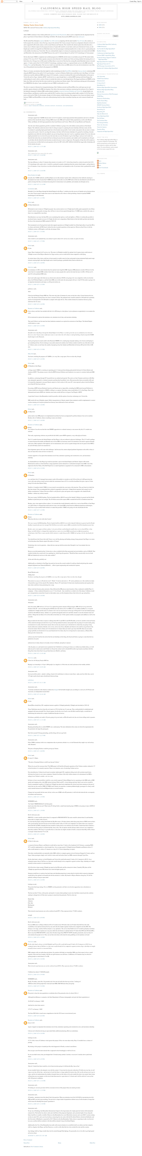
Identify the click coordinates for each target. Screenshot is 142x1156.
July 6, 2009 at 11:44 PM (36, 1081)
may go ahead (82, 71)
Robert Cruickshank (103, 167)
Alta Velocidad (101, 76)
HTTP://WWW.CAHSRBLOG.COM (71, 16)
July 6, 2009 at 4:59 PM (36, 974)
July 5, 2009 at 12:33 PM (36, 184)
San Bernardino (68, 105)
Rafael (29, 202)
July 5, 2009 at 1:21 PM (36, 198)
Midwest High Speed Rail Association (107, 87)
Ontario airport (50, 105)
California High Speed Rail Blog (71, 8)
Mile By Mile (100, 92)
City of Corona (81, 41)
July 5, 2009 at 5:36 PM (36, 405)
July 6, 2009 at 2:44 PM (36, 880)
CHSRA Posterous (102, 46)
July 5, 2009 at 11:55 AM (37, 146)
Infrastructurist (101, 81)
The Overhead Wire (102, 120)
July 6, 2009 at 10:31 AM (37, 682)
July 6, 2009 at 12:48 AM (37, 653)
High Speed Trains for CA (103, 64)
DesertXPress (68, 71)
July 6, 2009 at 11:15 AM (37, 720)
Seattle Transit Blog (102, 100)
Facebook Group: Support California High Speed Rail (106, 58)
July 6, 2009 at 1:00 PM (36, 751)
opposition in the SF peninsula (58, 35)
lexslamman (31, 189)
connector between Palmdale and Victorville (70, 91)
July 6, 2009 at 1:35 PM (36, 797)
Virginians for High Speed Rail (105, 131)
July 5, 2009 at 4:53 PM (36, 349)
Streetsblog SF (101, 111)
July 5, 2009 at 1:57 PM (36, 241)
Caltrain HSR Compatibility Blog (106, 55)
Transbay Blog (101, 129)
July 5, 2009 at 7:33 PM (36, 510)
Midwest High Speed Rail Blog (105, 89)
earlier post (81, 37)
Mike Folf (30, 354)
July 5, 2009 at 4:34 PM (36, 326)
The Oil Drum (100, 118)
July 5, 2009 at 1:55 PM (36, 231)
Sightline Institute (102, 103)
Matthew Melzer (102, 163)
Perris (29, 65)
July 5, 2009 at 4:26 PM (36, 304)
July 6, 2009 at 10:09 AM (37, 667)
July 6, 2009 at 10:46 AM (37, 694)
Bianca (99, 161)
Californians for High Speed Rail (105, 53)
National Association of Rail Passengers (107, 94)
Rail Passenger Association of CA (106, 66)
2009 (100, 25)
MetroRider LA (101, 85)
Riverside (59, 105)
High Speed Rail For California (105, 61)
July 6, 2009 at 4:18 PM (36, 937)
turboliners (31, 680)
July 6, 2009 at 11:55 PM (36, 1090)
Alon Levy (31, 267)
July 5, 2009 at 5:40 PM (36, 420)
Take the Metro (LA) (102, 114)
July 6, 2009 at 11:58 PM (36, 1104)
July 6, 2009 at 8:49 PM (36, 1059)
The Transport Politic (102, 122)
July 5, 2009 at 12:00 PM (36, 155)
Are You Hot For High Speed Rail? (106, 49)
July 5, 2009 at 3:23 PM (36, 284)
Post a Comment (28, 1140)
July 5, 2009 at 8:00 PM (36, 568)
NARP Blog (100, 96)
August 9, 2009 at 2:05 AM (37, 1135)
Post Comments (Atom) (37, 1146)
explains (42, 41)
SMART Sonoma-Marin (103, 105)
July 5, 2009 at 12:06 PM (36, 171)
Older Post (92, 1143)
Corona (41, 105)
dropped (56, 689)
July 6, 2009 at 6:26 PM (36, 1033)
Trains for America (102, 127)
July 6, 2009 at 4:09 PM (36, 917)
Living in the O (101, 83)
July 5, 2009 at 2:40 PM (36, 263)
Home (59, 1143)
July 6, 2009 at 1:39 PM (36, 810)
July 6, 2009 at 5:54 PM (36, 986)
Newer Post (26, 1143)
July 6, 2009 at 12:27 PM (36, 735)
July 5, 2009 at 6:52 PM (36, 468)
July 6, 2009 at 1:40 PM (36, 834)
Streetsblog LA (101, 109)
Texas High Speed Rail (103, 116)
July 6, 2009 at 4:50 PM (36, 959)
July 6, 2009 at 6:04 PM (36, 1016)
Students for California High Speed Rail (107, 68)
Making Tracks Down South (33, 25)
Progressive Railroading (103, 98)
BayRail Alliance (101, 51)
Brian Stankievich (32, 175)
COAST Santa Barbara (103, 78)
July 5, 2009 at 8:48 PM (36, 595)
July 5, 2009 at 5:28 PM (36, 359)
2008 (100, 27)
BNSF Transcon (33, 105)
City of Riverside (53, 41)
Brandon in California (33, 308)
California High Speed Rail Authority (107, 44)
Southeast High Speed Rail (104, 107)
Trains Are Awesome (102, 125)
